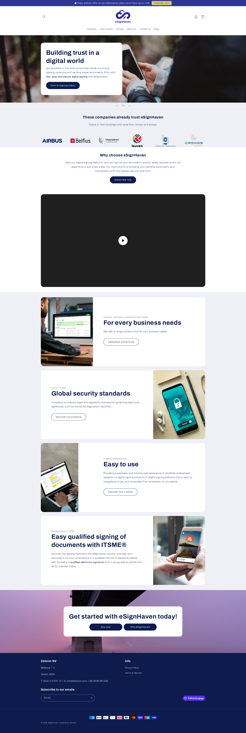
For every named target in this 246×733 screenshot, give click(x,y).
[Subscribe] (91, 697)
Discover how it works (120, 492)
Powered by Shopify (67, 723)
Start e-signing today (63, 85)
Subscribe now (161, 3)
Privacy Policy (132, 668)
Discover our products (69, 417)
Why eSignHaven (140, 627)
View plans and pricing (121, 342)
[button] (44, 16)
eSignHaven (53, 723)
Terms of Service (133, 673)
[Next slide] (129, 106)
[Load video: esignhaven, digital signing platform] (123, 240)
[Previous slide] (116, 106)
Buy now (106, 627)
